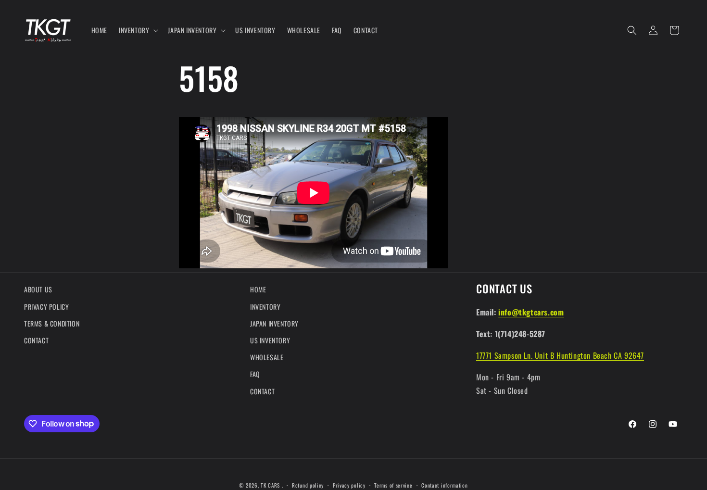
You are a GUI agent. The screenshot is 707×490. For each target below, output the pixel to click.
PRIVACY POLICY (46, 306)
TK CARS (270, 485)
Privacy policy (349, 485)
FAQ (255, 374)
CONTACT (36, 340)
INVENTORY (265, 306)
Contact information (444, 485)
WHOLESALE (266, 357)
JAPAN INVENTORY (274, 323)
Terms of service (393, 485)
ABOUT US (38, 289)
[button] (137, 30)
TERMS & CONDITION (51, 323)
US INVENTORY (270, 340)
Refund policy (308, 485)
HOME (258, 289)
